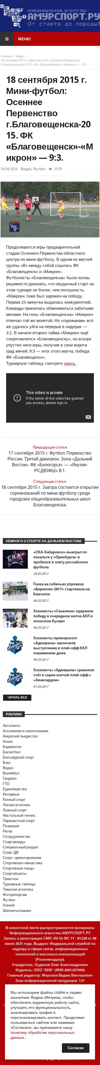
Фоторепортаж (15, 895)
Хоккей (8, 905)
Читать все (17, 697)
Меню (24, 39)
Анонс (8, 741)
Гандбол (10, 778)
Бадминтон (12, 747)
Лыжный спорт (15, 810)
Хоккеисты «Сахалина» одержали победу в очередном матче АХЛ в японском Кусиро (63, 616)
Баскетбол (12, 752)
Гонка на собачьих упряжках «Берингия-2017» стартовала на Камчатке (61, 589)
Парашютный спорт (19, 821)
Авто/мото (11, 726)
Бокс (7, 763)
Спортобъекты (15, 873)
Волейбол (11, 773)
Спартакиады (14, 842)
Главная (6, 56)
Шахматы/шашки (17, 910)
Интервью (11, 794)
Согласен (76, 1048)
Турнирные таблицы (19, 884)
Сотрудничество (16, 836)
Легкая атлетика (16, 805)
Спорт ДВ (11, 852)
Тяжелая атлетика (18, 889)
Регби (7, 831)
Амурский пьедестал (20, 736)
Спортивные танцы (18, 868)
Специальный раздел (20, 847)
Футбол (39, 169)
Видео (20, 56)
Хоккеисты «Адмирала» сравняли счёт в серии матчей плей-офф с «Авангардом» (63, 675)
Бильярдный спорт (18, 757)
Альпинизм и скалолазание (25, 731)
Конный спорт (14, 799)
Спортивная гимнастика (22, 863)
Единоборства (15, 789)
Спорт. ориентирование (22, 858)
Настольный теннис (19, 815)
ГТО (6, 784)
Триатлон (10, 879)
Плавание (11, 826)
